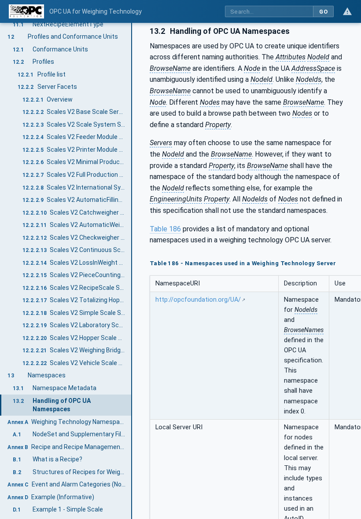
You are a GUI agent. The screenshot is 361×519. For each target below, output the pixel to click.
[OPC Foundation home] (26, 11)
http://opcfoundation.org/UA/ (198, 299)
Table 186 (165, 229)
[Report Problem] (347, 11)
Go (323, 11)
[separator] (132, 271)
